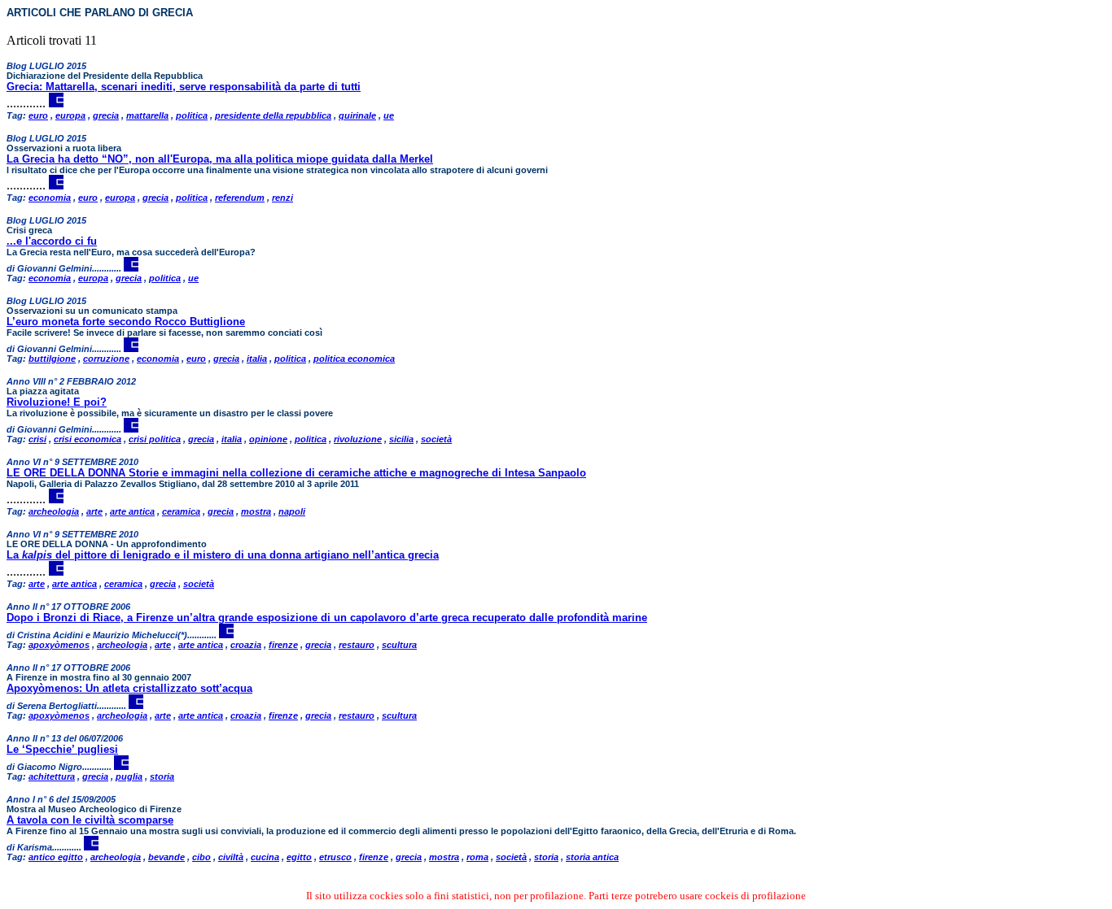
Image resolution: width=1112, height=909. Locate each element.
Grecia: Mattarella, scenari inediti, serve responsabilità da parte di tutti (184, 86)
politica (192, 115)
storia (162, 776)
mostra (256, 511)
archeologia (53, 511)
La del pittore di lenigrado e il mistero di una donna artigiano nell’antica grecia (223, 555)
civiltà (230, 857)
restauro (356, 645)
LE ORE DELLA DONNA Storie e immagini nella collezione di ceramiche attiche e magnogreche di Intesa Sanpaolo (296, 473)
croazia (245, 645)
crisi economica (87, 439)
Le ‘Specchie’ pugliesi (62, 749)
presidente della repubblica (273, 115)
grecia (106, 115)
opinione (268, 439)
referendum (240, 197)
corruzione (106, 358)
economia (49, 197)
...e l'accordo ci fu (52, 241)
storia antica (592, 857)
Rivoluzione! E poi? (57, 402)
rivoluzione (358, 439)
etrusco (335, 857)
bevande (166, 857)
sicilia (401, 439)
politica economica (354, 358)
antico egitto (55, 857)
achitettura (51, 776)
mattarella (147, 115)
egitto (299, 857)
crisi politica (155, 439)
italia (257, 358)
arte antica (132, 511)
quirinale (357, 115)
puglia (129, 776)
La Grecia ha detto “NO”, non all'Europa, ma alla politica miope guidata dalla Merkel (220, 159)
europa (70, 115)
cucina (265, 857)
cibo (201, 857)
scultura (399, 645)
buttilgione (52, 358)
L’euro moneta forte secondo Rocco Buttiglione (126, 321)
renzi (282, 197)
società (436, 439)
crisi (37, 439)
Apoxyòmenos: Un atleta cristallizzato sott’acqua (129, 688)
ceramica (181, 511)
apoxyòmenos (59, 645)
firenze (283, 645)
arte (94, 511)
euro (38, 115)
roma (477, 857)
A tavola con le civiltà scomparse (90, 820)
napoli (291, 511)
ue (388, 115)
